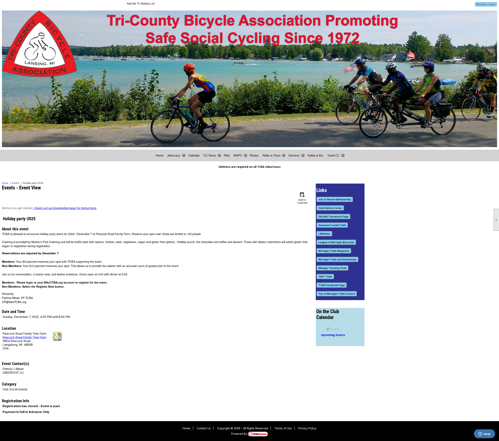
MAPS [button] (238, 155)
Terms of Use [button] (283, 428)
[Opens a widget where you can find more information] (484, 434)
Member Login (485, 4)
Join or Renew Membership (334, 199)
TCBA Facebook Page (331, 285)
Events (15, 183)
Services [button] (294, 155)
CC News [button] (209, 155)
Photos (254, 155)
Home (160, 155)
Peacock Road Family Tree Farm (24, 337)
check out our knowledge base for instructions (65, 208)
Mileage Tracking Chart (332, 268)
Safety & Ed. (315, 155)
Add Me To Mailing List (141, 3)
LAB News (324, 233)
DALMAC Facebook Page (333, 216)
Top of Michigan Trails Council (336, 293)
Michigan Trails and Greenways (337, 259)
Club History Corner (330, 207)
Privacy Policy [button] (307, 428)
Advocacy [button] (173, 155)
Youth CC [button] (333, 155)
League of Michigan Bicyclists (336, 242)
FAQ (227, 155)
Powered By (239, 433)
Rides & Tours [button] (271, 155)
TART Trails (325, 276)
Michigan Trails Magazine (333, 250)
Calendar (194, 155)
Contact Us (204, 428)
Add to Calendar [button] (302, 197)
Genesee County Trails (332, 225)
